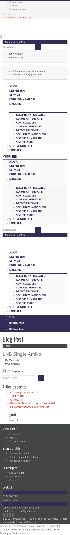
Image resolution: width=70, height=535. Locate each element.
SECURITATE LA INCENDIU (31, 134)
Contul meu (15, 434)
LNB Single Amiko (16, 322)
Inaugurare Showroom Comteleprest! (29, 406)
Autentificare (9, 17)
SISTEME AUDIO (25, 142)
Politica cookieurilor (20, 460)
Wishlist (13, 437)
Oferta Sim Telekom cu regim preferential (32, 403)
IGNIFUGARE (16, 399)
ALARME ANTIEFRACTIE (29, 118)
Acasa (13, 161)
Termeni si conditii (19, 453)
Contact (15, 150)
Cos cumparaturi (18, 441)
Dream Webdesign (26, 522)
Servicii (14, 170)
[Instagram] (13, 515)
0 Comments (12, 363)
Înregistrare (26, 17)
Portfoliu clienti (22, 99)
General (13, 420)
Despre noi (17, 165)
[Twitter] (7, 515)
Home (11, 316)
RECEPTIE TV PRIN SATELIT (31, 114)
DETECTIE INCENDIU (28, 130)
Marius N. (14, 360)
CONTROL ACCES (26, 122)
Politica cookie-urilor (48, 529)
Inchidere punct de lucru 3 (23, 392)
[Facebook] (4, 515)
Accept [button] (33, 529)
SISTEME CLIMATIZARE (29, 138)
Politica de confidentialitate (24, 457)
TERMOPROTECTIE (19, 396)
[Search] (38, 47)
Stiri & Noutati (20, 219)
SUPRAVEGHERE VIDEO (29, 126)
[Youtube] (10, 515)
